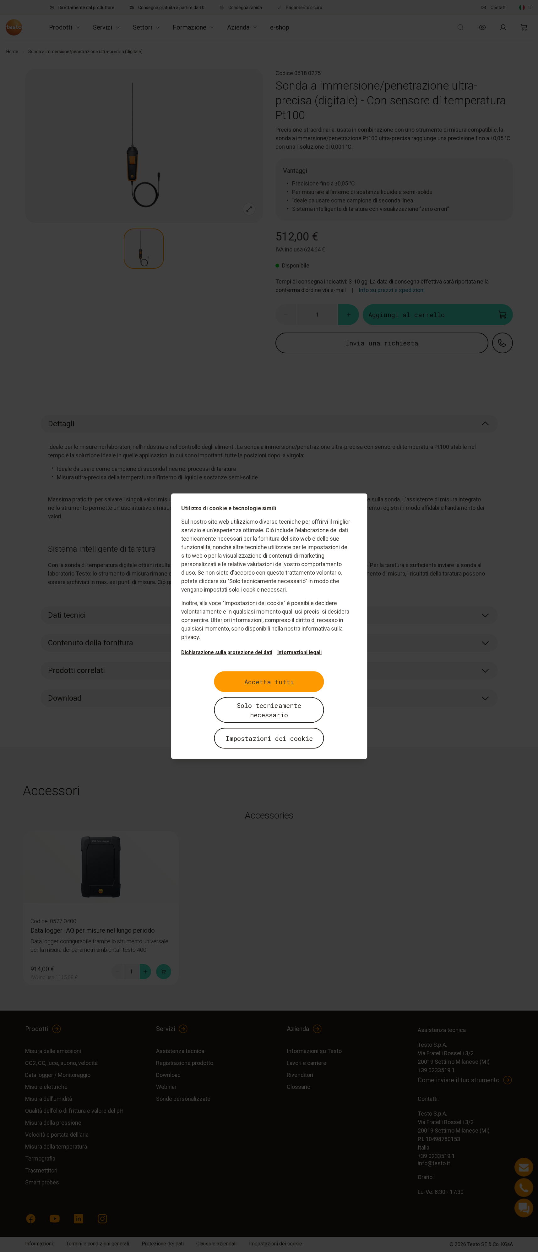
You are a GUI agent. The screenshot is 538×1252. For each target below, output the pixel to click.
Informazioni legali (299, 652)
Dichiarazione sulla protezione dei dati (226, 652)
